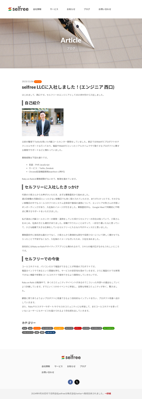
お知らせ (71, 9)
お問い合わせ (105, 9)
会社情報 (37, 9)
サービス (54, 9)
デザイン (78, 328)
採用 (42, 332)
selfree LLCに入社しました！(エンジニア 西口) (68, 87)
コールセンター (47, 328)
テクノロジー (59, 328)
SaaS (30, 328)
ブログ (87, 9)
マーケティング (96, 328)
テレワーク (69, 328)
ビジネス (86, 328)
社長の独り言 (50, 332)
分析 (36, 332)
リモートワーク (28, 332)
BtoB (24, 328)
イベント (38, 81)
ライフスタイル (108, 328)
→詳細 (108, 393)
